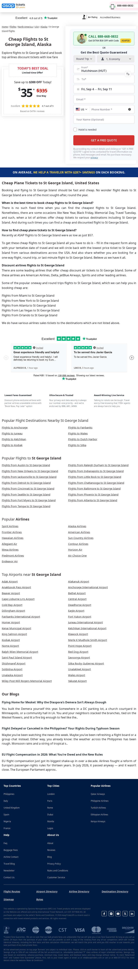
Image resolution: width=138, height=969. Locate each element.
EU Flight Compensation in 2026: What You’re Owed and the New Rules (52, 754)
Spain (6, 814)
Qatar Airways (98, 794)
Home (5, 26)
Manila (50, 821)
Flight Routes (12, 891)
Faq (5, 843)
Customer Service (56, 877)
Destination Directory (115, 891)
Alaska (44, 26)
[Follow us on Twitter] (125, 913)
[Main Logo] (13, 6)
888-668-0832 (125, 5)
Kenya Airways (98, 821)
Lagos (50, 828)
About (50, 843)
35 (26, 92)
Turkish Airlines (98, 807)
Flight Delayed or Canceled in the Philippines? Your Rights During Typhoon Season (61, 728)
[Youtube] (118, 913)
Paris (49, 800)
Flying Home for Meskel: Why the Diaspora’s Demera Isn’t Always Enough (54, 702)
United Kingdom (12, 807)
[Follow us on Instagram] (111, 913)
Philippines (9, 794)
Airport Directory (47, 891)
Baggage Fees (11, 850)
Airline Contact (11, 856)
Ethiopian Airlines (99, 814)
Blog (49, 856)
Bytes (39, 899)
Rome (50, 807)
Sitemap (9, 899)
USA (36, 26)
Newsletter (9, 870)
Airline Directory (79, 891)
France (7, 828)
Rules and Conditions (57, 870)
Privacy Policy (54, 863)
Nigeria (7, 821)
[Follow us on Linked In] (131, 913)
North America (25, 26)
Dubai (50, 814)
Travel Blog (9, 863)
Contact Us (9, 877)
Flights (13, 26)
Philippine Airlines (100, 800)
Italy (6, 800)
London (51, 794)
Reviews (51, 850)
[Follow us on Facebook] (104, 913)
